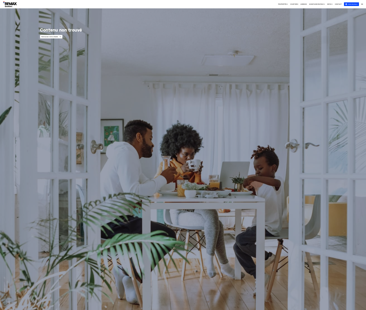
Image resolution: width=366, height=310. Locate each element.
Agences (303, 4)
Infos (329, 4)
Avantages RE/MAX (316, 4)
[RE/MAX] (10, 4)
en (362, 4)
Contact (338, 4)
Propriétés (282, 4)
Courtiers (294, 4)
